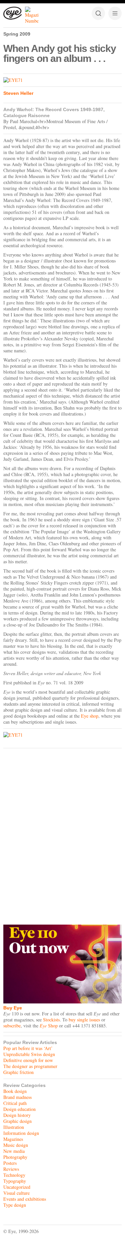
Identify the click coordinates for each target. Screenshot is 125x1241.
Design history (17, 1115)
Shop (49, 1025)
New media (14, 1151)
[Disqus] (62, 835)
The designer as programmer (30, 1066)
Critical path (15, 1103)
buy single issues (84, 1019)
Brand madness (17, 1097)
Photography (15, 1157)
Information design (21, 1133)
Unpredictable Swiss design (29, 1054)
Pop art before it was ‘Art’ (28, 1048)
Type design (14, 1205)
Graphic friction (18, 1072)
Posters (10, 1163)
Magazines (13, 1139)
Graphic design (17, 1121)
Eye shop (89, 716)
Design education (19, 1109)
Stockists (51, 1019)
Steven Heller (18, 93)
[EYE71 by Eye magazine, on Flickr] (62, 80)
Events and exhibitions (24, 1199)
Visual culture (16, 1193)
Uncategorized (16, 1187)
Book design (15, 1091)
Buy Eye (12, 1007)
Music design (15, 1145)
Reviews (11, 1169)
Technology (14, 1175)
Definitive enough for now (28, 1060)
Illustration (13, 1127)
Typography (14, 1181)
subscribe (12, 1025)
